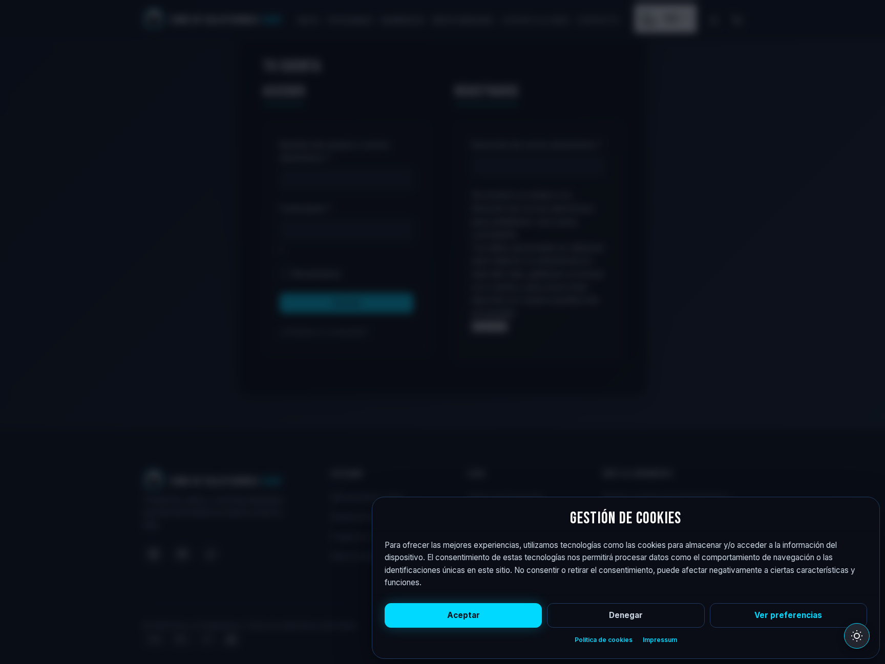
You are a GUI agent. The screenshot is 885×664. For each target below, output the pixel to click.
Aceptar (463, 615)
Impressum (660, 640)
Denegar (626, 615)
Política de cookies (604, 640)
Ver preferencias (788, 615)
